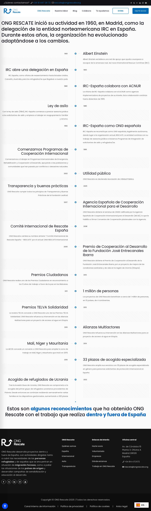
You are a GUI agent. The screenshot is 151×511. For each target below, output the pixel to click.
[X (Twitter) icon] (134, 3)
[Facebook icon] (131, 3)
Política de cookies (100, 506)
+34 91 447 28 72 (42, 2)
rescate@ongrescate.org (67, 2)
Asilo (64, 461)
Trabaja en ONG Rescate (103, 466)
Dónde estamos (99, 461)
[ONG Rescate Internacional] (12, 11)
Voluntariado (98, 451)
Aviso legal (121, 506)
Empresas (96, 456)
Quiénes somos (69, 446)
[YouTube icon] (137, 3)
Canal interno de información (39, 506)
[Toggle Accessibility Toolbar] (5, 506)
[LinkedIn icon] (140, 3)
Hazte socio (97, 446)
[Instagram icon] (143, 3)
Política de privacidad (72, 506)
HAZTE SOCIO (140, 11)
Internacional (68, 456)
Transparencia (68, 466)
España (65, 451)
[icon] (146, 3)
